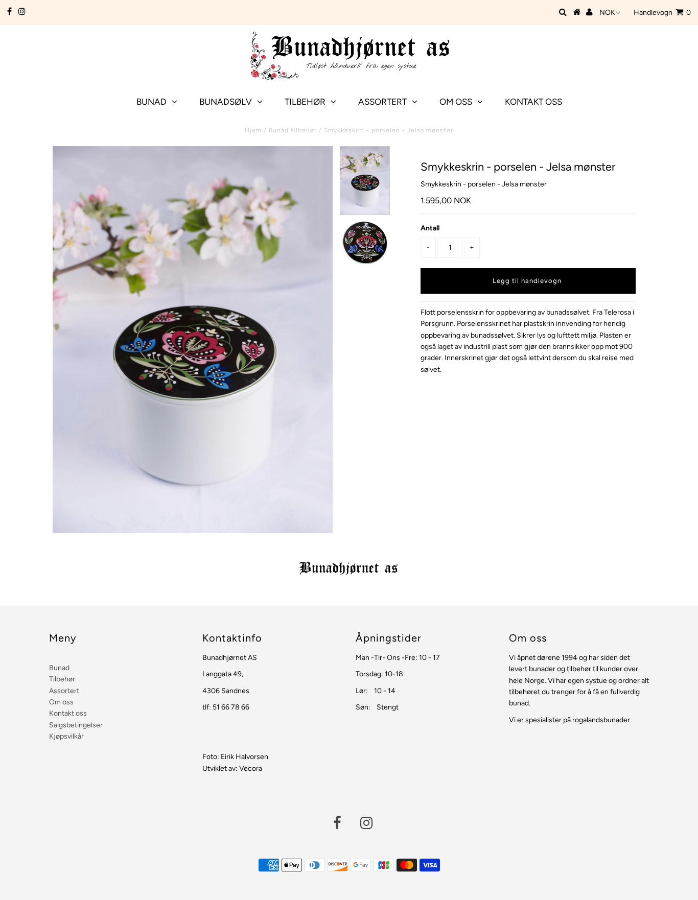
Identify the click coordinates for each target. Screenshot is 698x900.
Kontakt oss (533, 102)
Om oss (455, 102)
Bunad (151, 102)
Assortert (382, 102)
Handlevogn (662, 12)
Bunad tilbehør (293, 130)
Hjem (253, 130)
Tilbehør (305, 102)
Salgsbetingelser (76, 725)
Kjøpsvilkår (66, 736)
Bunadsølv (225, 102)
